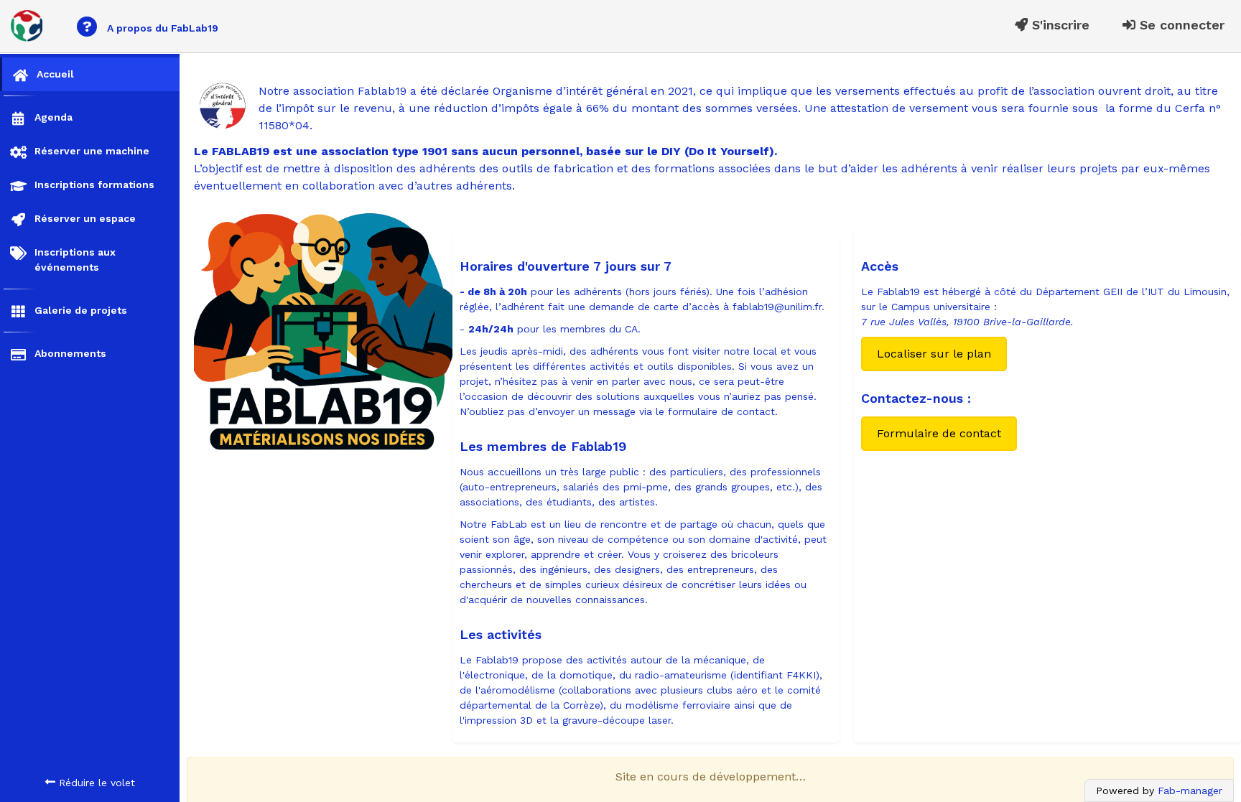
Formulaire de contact (939, 433)
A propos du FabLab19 (150, 26)
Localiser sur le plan (934, 353)
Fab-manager (1190, 790)
